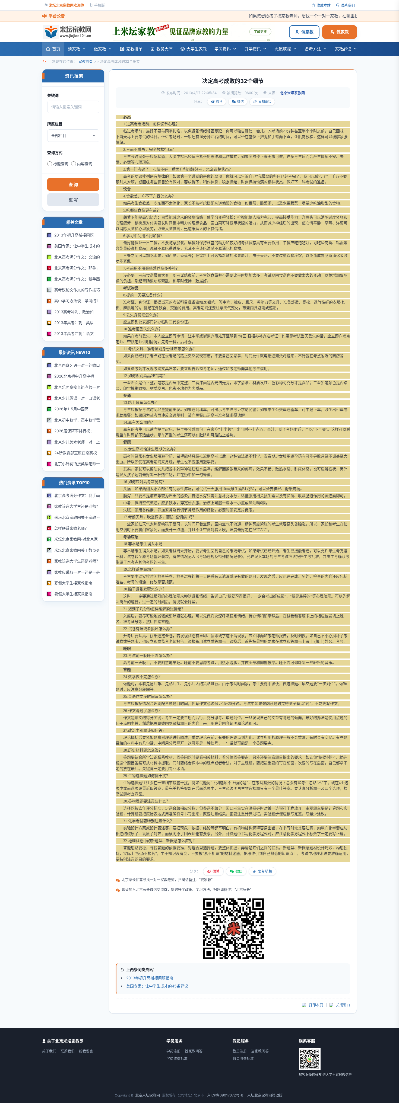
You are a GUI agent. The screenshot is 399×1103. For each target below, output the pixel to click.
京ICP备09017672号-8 (225, 1095)
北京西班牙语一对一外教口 (77, 365)
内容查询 (84, 163)
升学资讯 (253, 49)
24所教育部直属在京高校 (75, 452)
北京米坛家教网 (147, 1095)
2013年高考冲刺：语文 (74, 333)
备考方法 (313, 49)
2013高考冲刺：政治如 (74, 311)
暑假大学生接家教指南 (73, 594)
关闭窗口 (343, 1005)
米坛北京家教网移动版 (265, 1095)
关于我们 (49, 1051)
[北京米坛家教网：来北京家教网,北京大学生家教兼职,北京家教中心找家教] (68, 32)
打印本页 (316, 1005)
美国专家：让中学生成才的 (77, 246)
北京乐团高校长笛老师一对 (77, 387)
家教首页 (85, 61)
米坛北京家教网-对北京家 (76, 539)
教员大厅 (164, 49)
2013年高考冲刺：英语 (74, 322)
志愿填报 (283, 49)
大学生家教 (196, 49)
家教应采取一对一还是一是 (77, 572)
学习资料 (222, 49)
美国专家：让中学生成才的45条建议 (157, 986)
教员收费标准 (243, 1058)
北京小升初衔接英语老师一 (77, 463)
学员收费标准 (177, 1058)
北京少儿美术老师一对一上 (77, 442)
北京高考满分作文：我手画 (77, 279)
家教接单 (134, 49)
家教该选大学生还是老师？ (77, 506)
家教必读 (343, 49)
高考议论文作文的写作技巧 (77, 289)
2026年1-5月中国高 (71, 409)
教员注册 (240, 1051)
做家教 (343, 31)
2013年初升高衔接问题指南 (149, 978)
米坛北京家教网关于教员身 (77, 550)
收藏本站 (323, 5)
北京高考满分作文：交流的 (77, 257)
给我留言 (86, 1051)
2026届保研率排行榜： (74, 431)
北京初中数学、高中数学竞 (77, 420)
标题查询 (60, 163)
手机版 (99, 5)
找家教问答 (193, 1051)
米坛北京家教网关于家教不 (77, 517)
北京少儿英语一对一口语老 (77, 398)
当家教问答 (260, 1051)
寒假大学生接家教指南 (73, 583)
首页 (56, 49)
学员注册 (173, 1051)
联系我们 (348, 5)
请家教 (307, 31)
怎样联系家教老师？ (71, 528)
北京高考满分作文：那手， (77, 268)
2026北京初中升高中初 (74, 376)
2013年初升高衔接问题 (74, 235)
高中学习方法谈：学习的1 (76, 300)
